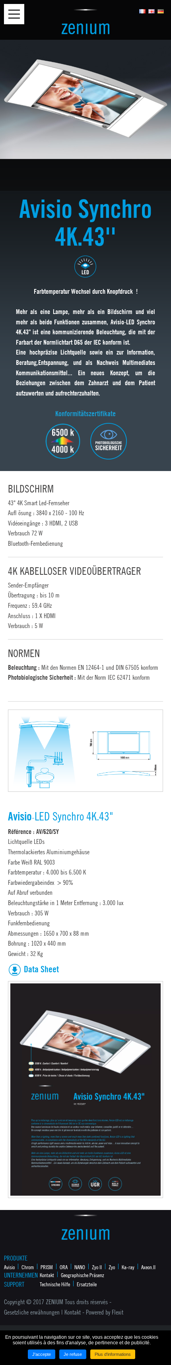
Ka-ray (128, 1266)
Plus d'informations (113, 1354)
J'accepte (41, 1354)
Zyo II (97, 1266)
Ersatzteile (87, 1283)
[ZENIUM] (85, 21)
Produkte (15, 1258)
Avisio (9, 1266)
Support (14, 1284)
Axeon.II (148, 1266)
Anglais (151, 11)
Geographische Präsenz (82, 1274)
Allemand (160, 11)
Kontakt (47, 1274)
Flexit (117, 1312)
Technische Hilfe (55, 1283)
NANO (79, 1266)
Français (142, 11)
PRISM (47, 1266)
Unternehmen (20, 1275)
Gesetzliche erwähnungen (32, 1312)
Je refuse (73, 1354)
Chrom (27, 1266)
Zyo (112, 1266)
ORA (64, 1266)
